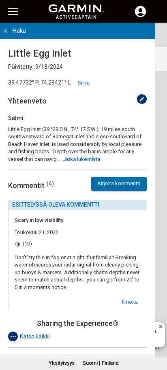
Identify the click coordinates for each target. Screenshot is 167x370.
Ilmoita (130, 302)
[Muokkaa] (142, 99)
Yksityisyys (62, 363)
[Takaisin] (6, 31)
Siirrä (84, 83)
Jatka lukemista (81, 159)
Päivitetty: (21, 66)
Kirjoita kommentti (119, 183)
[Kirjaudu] (140, 16)
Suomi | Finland (101, 363)
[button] (157, 333)
